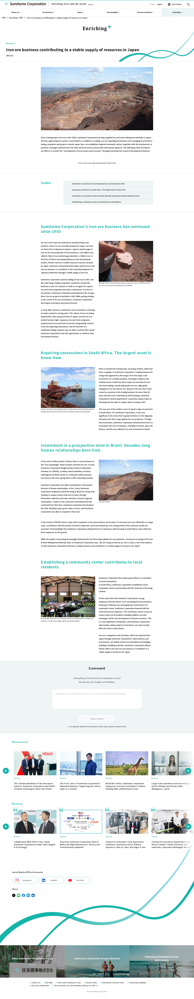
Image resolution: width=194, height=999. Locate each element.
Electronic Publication (40, 985)
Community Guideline (137, 983)
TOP (4, 18)
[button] (6, 771)
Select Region (177, 4)
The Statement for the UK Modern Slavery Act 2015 (74, 985)
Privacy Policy (91, 983)
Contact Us (35, 983)
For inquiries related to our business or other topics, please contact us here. (97, 726)
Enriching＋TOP (16, 18)
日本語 (152, 4)
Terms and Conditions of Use (69, 983)
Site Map (48, 983)
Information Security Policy (113, 983)
